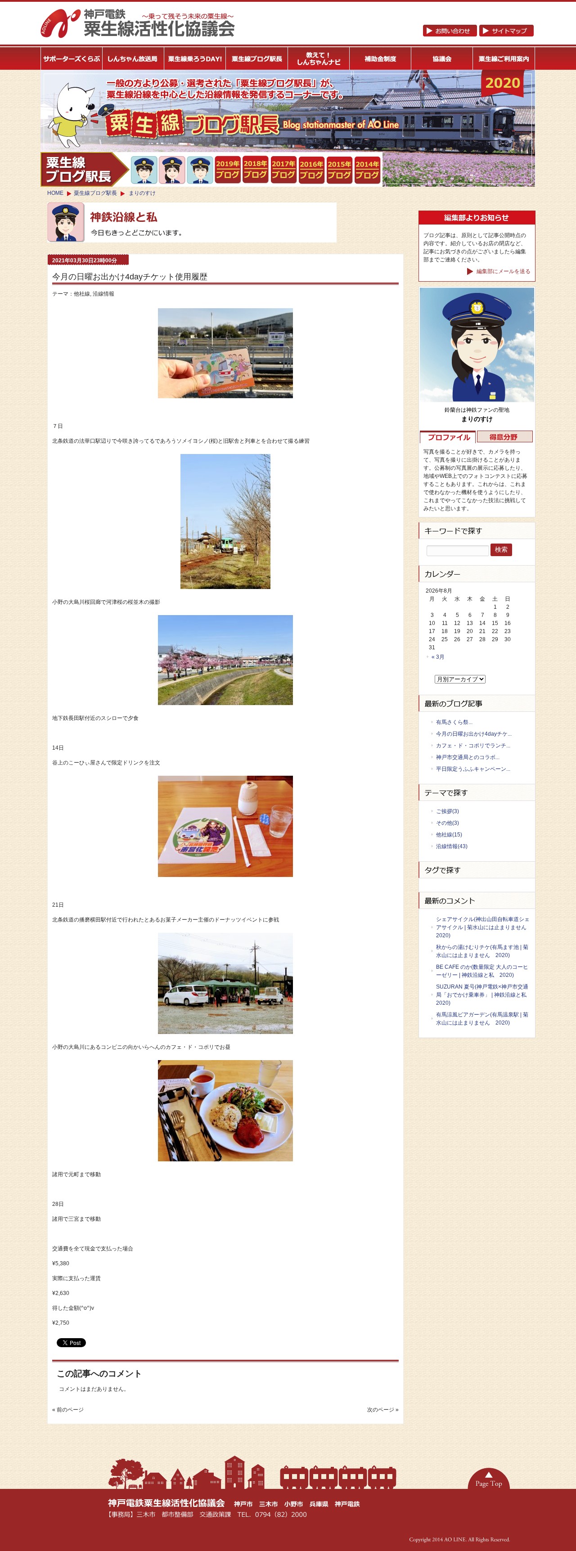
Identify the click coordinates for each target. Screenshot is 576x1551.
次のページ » (383, 1410)
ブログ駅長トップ (85, 169)
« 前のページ (68, 1410)
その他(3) (447, 823)
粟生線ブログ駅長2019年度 (228, 170)
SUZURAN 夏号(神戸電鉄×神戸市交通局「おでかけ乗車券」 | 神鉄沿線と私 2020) (483, 995)
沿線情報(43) (452, 846)
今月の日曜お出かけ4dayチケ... (474, 734)
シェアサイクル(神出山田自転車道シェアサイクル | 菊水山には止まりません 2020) (483, 927)
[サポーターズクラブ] (71, 58)
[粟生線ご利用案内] (504, 58)
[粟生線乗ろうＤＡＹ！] (195, 58)
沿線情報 (103, 294)
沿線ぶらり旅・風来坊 (200, 170)
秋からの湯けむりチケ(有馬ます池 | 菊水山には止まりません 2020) (482, 951)
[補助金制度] (380, 58)
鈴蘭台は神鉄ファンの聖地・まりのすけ (172, 170)
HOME (55, 193)
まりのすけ (142, 193)
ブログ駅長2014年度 (368, 170)
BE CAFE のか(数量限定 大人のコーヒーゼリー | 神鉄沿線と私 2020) (482, 971)
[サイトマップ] (478, 34)
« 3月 (438, 657)
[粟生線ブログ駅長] (257, 58)
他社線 (82, 294)
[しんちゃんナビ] (319, 58)
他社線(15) (449, 835)
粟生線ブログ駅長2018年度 (256, 170)
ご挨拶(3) (447, 811)
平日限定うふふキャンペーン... (473, 769)
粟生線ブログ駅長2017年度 (284, 170)
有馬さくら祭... (454, 722)
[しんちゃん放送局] (133, 58)
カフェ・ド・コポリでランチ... (473, 745)
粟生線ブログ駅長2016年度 (312, 170)
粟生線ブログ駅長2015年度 (340, 170)
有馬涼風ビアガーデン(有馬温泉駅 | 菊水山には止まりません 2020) (482, 1019)
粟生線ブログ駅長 (95, 193)
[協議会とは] (442, 58)
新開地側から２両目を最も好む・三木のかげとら (144, 170)
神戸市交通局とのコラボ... (468, 757)
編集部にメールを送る (503, 271)
